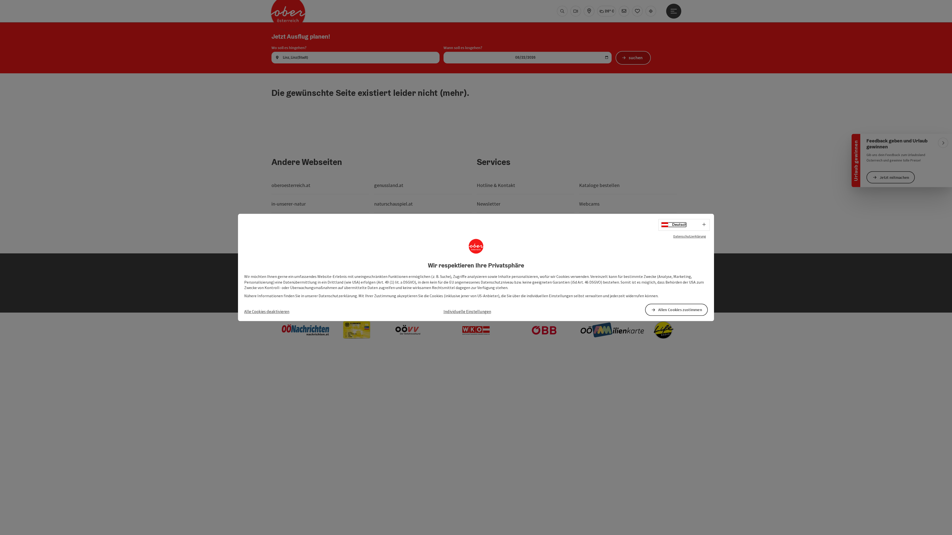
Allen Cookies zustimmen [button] (680, 309)
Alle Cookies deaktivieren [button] (266, 311)
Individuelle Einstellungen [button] (467, 311)
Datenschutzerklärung (689, 236)
